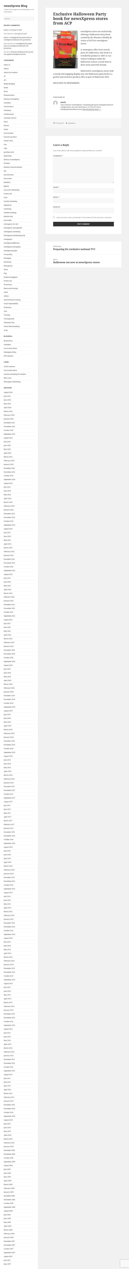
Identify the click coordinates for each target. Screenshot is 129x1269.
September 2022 (9, 570)
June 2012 (7, 1037)
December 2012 (9, 1014)
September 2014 (9, 934)
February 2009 (9, 1188)
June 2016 (7, 855)
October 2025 (8, 430)
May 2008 (7, 1222)
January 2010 (9, 1146)
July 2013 (7, 987)
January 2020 (9, 692)
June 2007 (7, 1264)
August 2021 (8, 620)
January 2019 (9, 737)
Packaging (7, 258)
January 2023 (9, 555)
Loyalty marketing (10, 201)
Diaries (6, 125)
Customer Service (10, 118)
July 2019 (7, 714)
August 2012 (8, 1029)
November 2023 (9, 517)
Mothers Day (8, 216)
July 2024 (7, 487)
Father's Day (8, 141)
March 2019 (8, 730)
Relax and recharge (11, 288)
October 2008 (8, 1203)
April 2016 (7, 862)
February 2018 (9, 779)
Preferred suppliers (11, 277)
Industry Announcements (13, 167)
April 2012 (7, 1044)
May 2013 (7, 995)
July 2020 (7, 669)
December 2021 (9, 604)
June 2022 (7, 582)
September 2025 (9, 434)
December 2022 (9, 559)
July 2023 (7, 533)
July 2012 (7, 1033)
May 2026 (7, 404)
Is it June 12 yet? (16, 30)
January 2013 (9, 1010)
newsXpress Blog (15, 6)
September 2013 (9, 980)
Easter (6, 129)
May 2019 (7, 722)
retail (6, 292)
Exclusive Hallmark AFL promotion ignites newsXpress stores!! (19, 53)
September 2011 (9, 1071)
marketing (7, 209)
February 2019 (9, 733)
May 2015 (7, 904)
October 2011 (8, 1067)
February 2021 (9, 642)
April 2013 (7, 999)
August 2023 (8, 529)
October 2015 (8, 885)
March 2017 (8, 821)
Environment (8, 133)
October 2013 (8, 976)
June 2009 (7, 1173)
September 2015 (9, 889)
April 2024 (7, 498)
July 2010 (7, 1124)
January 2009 (9, 1192)
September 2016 (9, 843)
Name (56, 187)
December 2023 (9, 514)
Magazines (7, 205)
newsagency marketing (12, 232)
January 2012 (9, 1056)
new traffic (8, 220)
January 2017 (9, 828)
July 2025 (7, 442)
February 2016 (9, 870)
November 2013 (9, 972)
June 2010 (7, 1127)
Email (56, 197)
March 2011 (8, 1093)
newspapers (8, 239)
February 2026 (9, 415)
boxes (6, 91)
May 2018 (7, 767)
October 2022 (8, 567)
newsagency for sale (11, 224)
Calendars (7, 103)
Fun (5, 144)
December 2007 (9, 1241)
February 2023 (9, 551)
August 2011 (8, 1074)
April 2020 (7, 680)
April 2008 (7, 1226)
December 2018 (9, 741)
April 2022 (7, 589)
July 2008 (7, 1215)
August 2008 (8, 1211)
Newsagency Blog (10, 352)
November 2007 (9, 1245)
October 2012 (8, 1021)
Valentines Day (9, 322)
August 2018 (8, 756)
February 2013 (9, 1006)
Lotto (5, 197)
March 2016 (8, 866)
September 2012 (9, 1025)
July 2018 (7, 760)
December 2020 (9, 650)
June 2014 (7, 946)
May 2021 (7, 631)
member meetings (10, 213)
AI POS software (9, 366)
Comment (58, 156)
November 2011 (9, 1063)
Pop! (5, 273)
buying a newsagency (11, 99)
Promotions (8, 285)
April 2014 (7, 953)
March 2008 (8, 1230)
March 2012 (8, 1048)
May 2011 (7, 1086)
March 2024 (8, 502)
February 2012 (9, 1052)
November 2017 (9, 790)
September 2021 (9, 616)
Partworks (7, 262)
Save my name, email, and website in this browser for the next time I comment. (84, 217)
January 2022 (9, 601)
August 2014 (8, 938)
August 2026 (8, 392)
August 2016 (8, 847)
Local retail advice (10, 348)
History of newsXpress (12, 159)
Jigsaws (6, 186)
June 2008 (7, 1218)
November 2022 (9, 563)
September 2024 (9, 479)
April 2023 (7, 544)
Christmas (7, 110)
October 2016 (8, 839)
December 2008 (9, 1196)
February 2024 (9, 506)
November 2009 (9, 1154)
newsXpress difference (12, 243)
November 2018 (9, 745)
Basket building (9, 84)
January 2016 (9, 874)
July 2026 (7, 396)
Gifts (5, 148)
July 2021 (7, 623)
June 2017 (7, 809)
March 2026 (8, 411)
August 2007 (8, 1256)
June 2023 (7, 536)
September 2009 (9, 1162)
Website (56, 207)
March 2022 (8, 593)
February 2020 (9, 688)
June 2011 (7, 1082)
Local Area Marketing (11, 190)
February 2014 (9, 961)
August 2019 (8, 711)
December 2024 (9, 468)
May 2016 (7, 858)
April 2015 (7, 908)
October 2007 (8, 1249)
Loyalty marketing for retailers (15, 374)
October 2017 (8, 794)
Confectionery (9, 114)
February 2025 (9, 461)
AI (4, 76)
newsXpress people (10, 251)
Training (7, 315)
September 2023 (9, 525)
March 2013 (8, 1002)
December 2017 (9, 786)
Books (6, 87)
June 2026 (7, 400)
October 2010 (8, 1112)
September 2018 (9, 752)
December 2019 (9, 696)
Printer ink (8, 281)
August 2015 (8, 893)
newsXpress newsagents (12, 247)
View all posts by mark (90, 109)
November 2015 (9, 881)
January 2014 (9, 964)
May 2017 (7, 813)
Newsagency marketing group (14, 235)
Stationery (7, 307)
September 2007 (9, 1253)
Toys (5, 311)
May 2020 (7, 677)
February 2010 (9, 1143)
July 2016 (7, 851)
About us (7, 65)
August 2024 (8, 483)
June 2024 (7, 491)
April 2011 (7, 1090)
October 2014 (8, 930)
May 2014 (7, 949)
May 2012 (7, 1040)
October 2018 (8, 748)
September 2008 (9, 1207)
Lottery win (8, 194)
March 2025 (8, 457)
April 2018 (7, 771)
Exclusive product (10, 137)
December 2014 (9, 923)
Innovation (8, 178)
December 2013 (9, 968)
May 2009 (7, 1177)
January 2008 (9, 1237)
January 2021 (9, 646)
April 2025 (7, 453)
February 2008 (9, 1234)
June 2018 (7, 764)
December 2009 (9, 1150)
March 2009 (8, 1184)
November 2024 (9, 472)
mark (6, 30)
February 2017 (9, 824)
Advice (6, 69)
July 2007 (7, 1260)
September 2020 (9, 661)
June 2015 (7, 900)
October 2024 (8, 476)
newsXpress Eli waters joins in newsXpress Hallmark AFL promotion (18, 38)
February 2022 (9, 597)
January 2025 (9, 464)
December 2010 (9, 1105)
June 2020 (7, 673)
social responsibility (11, 303)
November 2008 (9, 1200)
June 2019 (7, 718)
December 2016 (9, 832)
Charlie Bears (8, 106)
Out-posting (8, 254)
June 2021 (7, 627)
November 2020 (9, 654)
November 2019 (9, 699)
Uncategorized (9, 319)
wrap (6, 330)
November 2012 (9, 1018)
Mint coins (7, 378)
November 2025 (9, 426)
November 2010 (9, 1109)
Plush (6, 269)
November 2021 (9, 608)
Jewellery (7, 182)
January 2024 (9, 510)
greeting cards (9, 152)
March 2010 (8, 1139)
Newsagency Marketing (12, 382)
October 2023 (8, 521)
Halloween (8, 156)
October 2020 (8, 658)
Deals (6, 122)
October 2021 (8, 612)
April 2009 (7, 1181)
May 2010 (7, 1131)
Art (5, 80)
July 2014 (7, 942)
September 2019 (9, 707)
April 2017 (7, 817)
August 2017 (8, 802)
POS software (8, 356)
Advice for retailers (11, 72)
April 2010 (7, 1135)
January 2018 (9, 783)
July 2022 (7, 578)
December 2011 (9, 1059)
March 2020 (8, 684)
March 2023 (8, 548)
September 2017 (9, 798)
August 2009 (8, 1165)
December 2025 (9, 423)
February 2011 (9, 1097)
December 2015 (9, 877)
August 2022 (8, 574)
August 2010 (8, 1120)
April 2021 (7, 635)
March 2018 (8, 775)
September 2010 (9, 1116)
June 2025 (7, 445)
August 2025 (8, 438)
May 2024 (7, 495)
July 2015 (7, 896)
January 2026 (9, 419)
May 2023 (7, 540)
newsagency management (13, 228)
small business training (12, 300)
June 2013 (7, 991)
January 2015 (9, 919)
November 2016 (9, 836)
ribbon (6, 296)
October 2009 (8, 1158)
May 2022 (7, 586)
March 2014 (8, 957)
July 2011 (7, 1078)
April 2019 (7, 726)
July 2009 (7, 1169)
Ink (5, 171)
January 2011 (9, 1101)
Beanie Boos (8, 341)
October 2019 (8, 703)
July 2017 (7, 805)
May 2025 (7, 449)
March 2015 (8, 911)
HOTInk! (7, 163)
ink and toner (9, 175)
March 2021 (8, 639)
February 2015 (9, 915)
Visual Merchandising (12, 326)
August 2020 (8, 665)
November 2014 (9, 927)
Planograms (8, 266)
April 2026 (7, 407)
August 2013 (8, 983)
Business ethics (9, 95)
